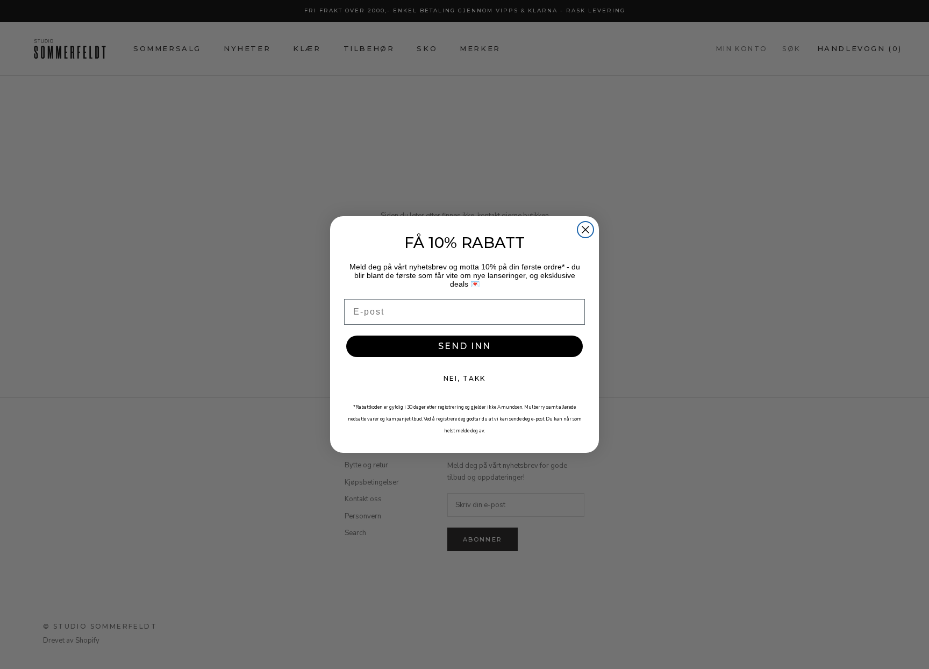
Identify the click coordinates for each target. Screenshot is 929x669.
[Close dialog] (585, 230)
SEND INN (464, 346)
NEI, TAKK (464, 378)
